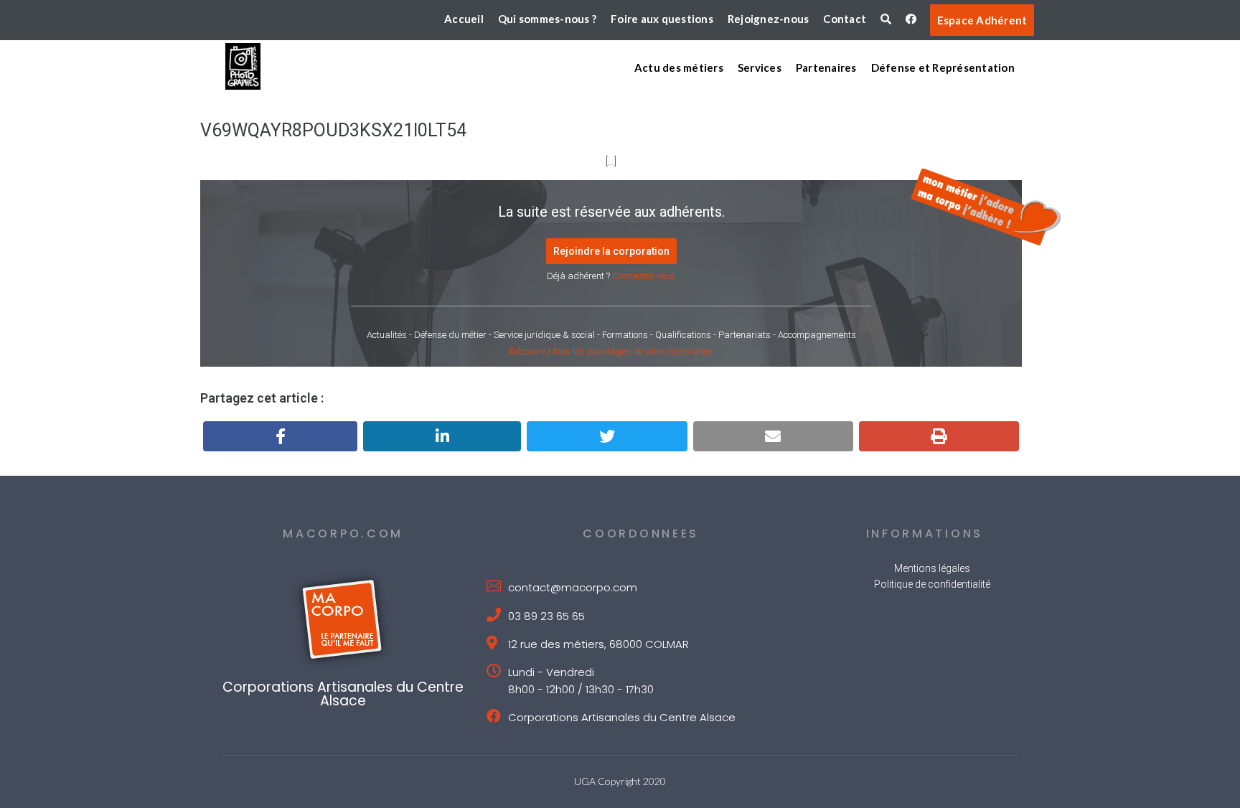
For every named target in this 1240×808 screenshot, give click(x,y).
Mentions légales (932, 568)
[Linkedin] (442, 436)
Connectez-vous (643, 276)
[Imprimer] (939, 436)
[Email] (773, 436)
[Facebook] (280, 436)
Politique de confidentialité (932, 584)
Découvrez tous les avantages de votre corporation (611, 351)
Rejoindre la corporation (611, 251)
